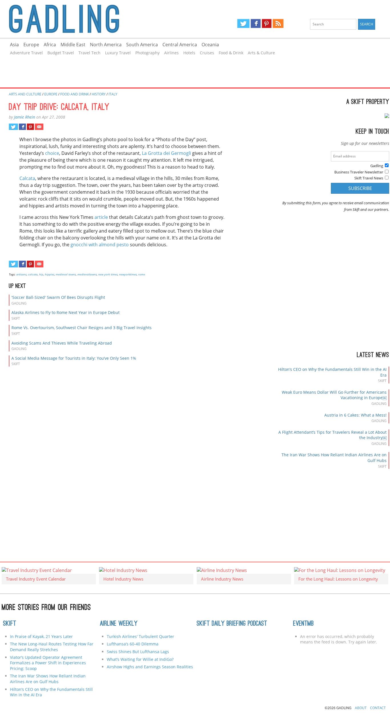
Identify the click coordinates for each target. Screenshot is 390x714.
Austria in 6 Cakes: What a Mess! (355, 415)
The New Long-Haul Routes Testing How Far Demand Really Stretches (51, 646)
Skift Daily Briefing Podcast (232, 624)
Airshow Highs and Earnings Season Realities (150, 666)
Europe (31, 44)
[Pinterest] (267, 23)
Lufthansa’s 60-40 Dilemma (133, 644)
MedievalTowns (87, 274)
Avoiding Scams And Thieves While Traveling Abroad (61, 343)
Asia (14, 44)
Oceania (210, 44)
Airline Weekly (119, 624)
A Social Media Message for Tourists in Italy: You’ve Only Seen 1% (73, 358)
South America (142, 44)
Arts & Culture (261, 52)
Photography (147, 52)
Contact (378, 707)
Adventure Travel (26, 52)
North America (106, 44)
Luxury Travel (118, 52)
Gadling (97, 19)
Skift (9, 624)
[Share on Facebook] (22, 126)
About (361, 707)
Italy (112, 94)
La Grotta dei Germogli (166, 153)
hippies (49, 274)
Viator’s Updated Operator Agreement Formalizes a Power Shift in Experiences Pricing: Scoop (48, 663)
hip (41, 274)
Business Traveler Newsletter (358, 172)
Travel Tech (89, 52)
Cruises (207, 52)
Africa (50, 44)
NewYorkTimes (128, 274)
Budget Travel (60, 52)
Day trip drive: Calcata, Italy (59, 107)
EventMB (303, 624)
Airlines (171, 52)
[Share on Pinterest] (30, 126)
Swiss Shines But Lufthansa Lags (138, 651)
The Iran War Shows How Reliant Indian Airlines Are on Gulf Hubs (48, 678)
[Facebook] (256, 23)
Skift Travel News (368, 178)
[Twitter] (243, 23)
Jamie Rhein (24, 117)
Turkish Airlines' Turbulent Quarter (140, 636)
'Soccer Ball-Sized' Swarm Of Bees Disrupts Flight (58, 297)
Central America (179, 44)
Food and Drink (74, 94)
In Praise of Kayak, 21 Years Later (41, 636)
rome (141, 274)
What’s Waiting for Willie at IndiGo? (140, 659)
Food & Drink (231, 52)
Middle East (73, 44)
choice (52, 153)
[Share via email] (39, 126)
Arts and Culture (25, 94)
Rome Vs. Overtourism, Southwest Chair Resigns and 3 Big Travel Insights (81, 327)
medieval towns (66, 274)
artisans (21, 274)
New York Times (108, 274)
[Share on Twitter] (13, 126)
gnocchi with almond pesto (100, 244)
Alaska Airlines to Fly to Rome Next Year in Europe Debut (65, 312)
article (101, 217)
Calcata (27, 178)
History (99, 94)
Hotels (189, 52)
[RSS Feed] (278, 23)
